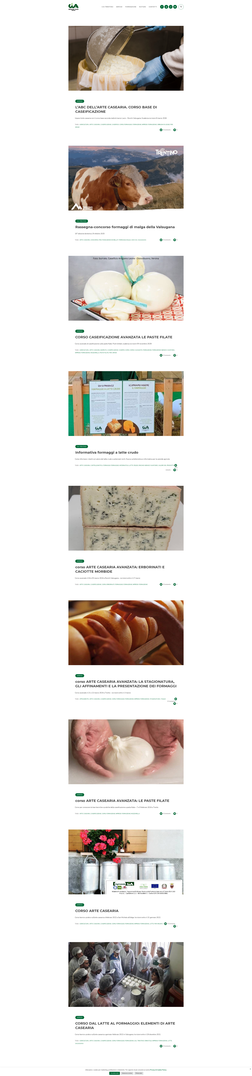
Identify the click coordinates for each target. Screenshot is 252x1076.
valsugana (142, 240)
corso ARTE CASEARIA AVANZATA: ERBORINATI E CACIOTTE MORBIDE (120, 569)
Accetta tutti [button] (115, 1073)
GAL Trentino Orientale (143, 1041)
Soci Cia (134, 240)
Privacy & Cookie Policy (158, 1070)
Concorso (94, 240)
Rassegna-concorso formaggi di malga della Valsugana (125, 227)
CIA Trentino (81, 221)
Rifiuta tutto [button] (139, 1073)
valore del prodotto (166, 465)
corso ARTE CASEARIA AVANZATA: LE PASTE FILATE (122, 801)
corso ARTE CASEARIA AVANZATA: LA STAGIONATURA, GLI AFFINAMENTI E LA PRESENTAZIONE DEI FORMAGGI (125, 683)
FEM (100, 240)
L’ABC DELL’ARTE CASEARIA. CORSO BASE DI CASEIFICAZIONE (116, 109)
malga (128, 240)
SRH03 (77, 127)
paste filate (104, 353)
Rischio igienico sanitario (148, 465)
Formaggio (128, 124)
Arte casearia (94, 124)
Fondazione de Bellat (110, 240)
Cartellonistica (97, 465)
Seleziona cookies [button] (127, 1073)
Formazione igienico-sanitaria (163, 350)
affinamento (84, 699)
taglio (163, 699)
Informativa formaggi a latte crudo (106, 452)
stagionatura (155, 699)
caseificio (115, 124)
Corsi (122, 124)
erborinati (110, 584)
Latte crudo (133, 465)
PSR (171, 124)
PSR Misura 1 (159, 924)
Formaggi (122, 240)
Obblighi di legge (163, 124)
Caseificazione (106, 124)
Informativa (124, 465)
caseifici (122, 350)
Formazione (137, 124)
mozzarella (94, 353)
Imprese (79, 101)
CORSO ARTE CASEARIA (97, 911)
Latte (152, 924)
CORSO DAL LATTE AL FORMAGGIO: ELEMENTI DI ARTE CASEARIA (125, 1025)
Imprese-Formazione (149, 124)
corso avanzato (136, 350)
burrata (104, 350)
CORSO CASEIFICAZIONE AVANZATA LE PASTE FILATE (123, 337)
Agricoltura (84, 124)
